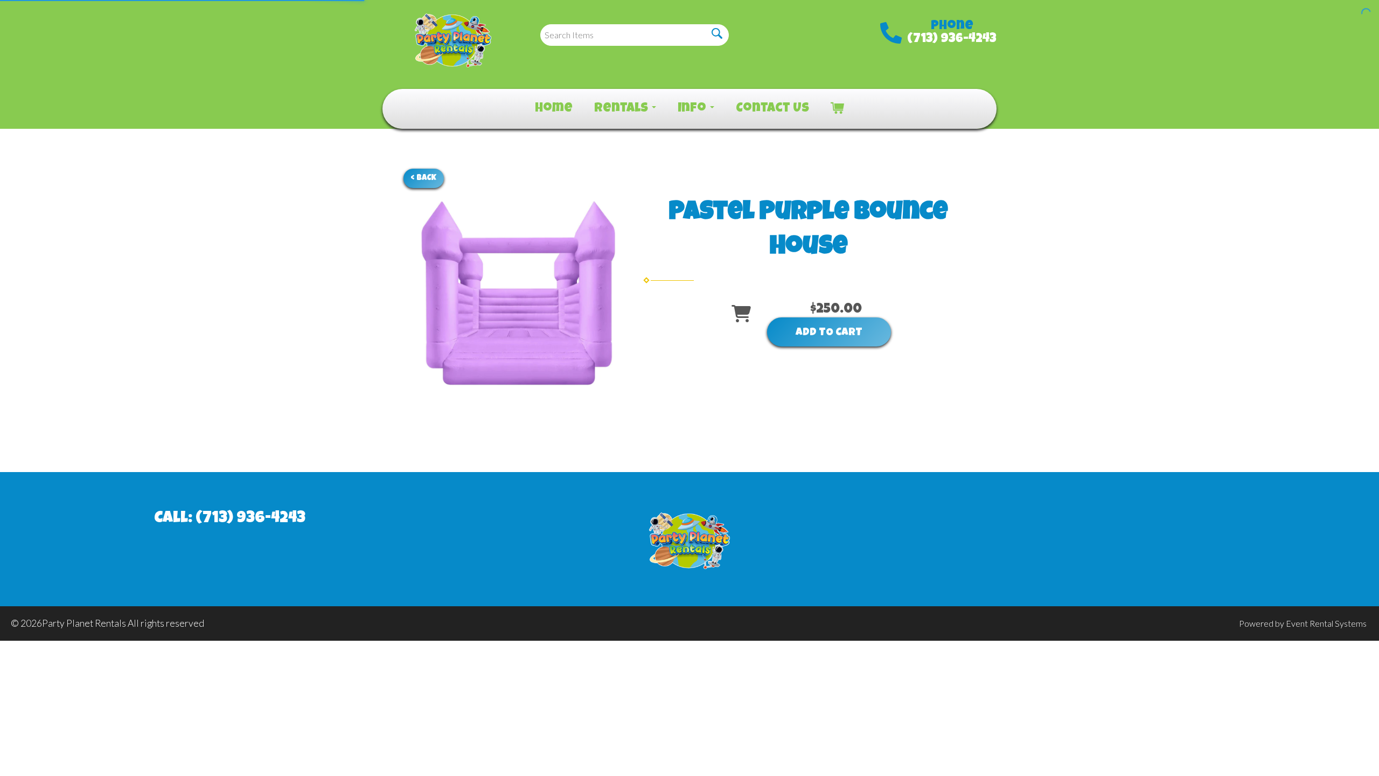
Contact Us (772, 108)
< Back (423, 178)
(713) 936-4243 (952, 39)
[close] (1363, 15)
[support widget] (1346, 750)
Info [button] (693, 108)
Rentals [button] (622, 108)
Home (554, 108)
